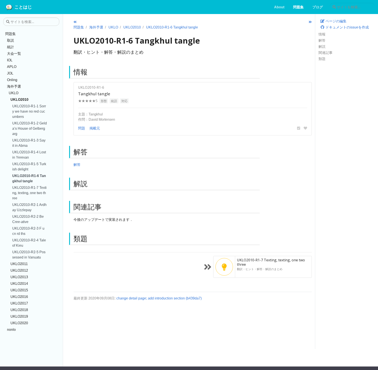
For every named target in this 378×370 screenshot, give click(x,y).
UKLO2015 (19, 290)
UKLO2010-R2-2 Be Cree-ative (28, 219)
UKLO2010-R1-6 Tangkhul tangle (29, 178)
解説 (322, 46)
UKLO (13, 93)
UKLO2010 (19, 99)
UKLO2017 (19, 303)
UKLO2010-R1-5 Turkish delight (29, 166)
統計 (10, 47)
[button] (298, 128)
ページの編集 (335, 21)
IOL (9, 60)
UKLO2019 (19, 316)
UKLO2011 (19, 264)
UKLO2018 (19, 310)
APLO (11, 66)
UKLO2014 (19, 283)
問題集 (10, 33)
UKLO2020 (19, 323)
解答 (322, 40)
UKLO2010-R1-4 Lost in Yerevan (29, 154)
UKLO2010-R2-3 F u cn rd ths (28, 231)
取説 (10, 40)
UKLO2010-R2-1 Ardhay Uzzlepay (29, 207)
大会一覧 (14, 53)
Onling (12, 79)
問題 (81, 128)
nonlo (11, 329)
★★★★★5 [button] (88, 101)
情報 (322, 34)
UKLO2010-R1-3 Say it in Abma (29, 142)
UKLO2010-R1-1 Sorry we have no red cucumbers (29, 111)
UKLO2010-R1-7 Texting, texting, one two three (29, 193)
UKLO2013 (19, 277)
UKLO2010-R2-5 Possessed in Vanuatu (29, 254)
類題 (322, 58)
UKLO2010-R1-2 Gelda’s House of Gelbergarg (29, 128)
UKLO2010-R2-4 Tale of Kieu (29, 242)
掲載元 (94, 128)
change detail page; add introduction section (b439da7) (159, 298)
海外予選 (14, 86)
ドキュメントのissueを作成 (347, 27)
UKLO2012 (19, 270)
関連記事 (325, 52)
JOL (10, 73)
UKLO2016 (19, 296)
